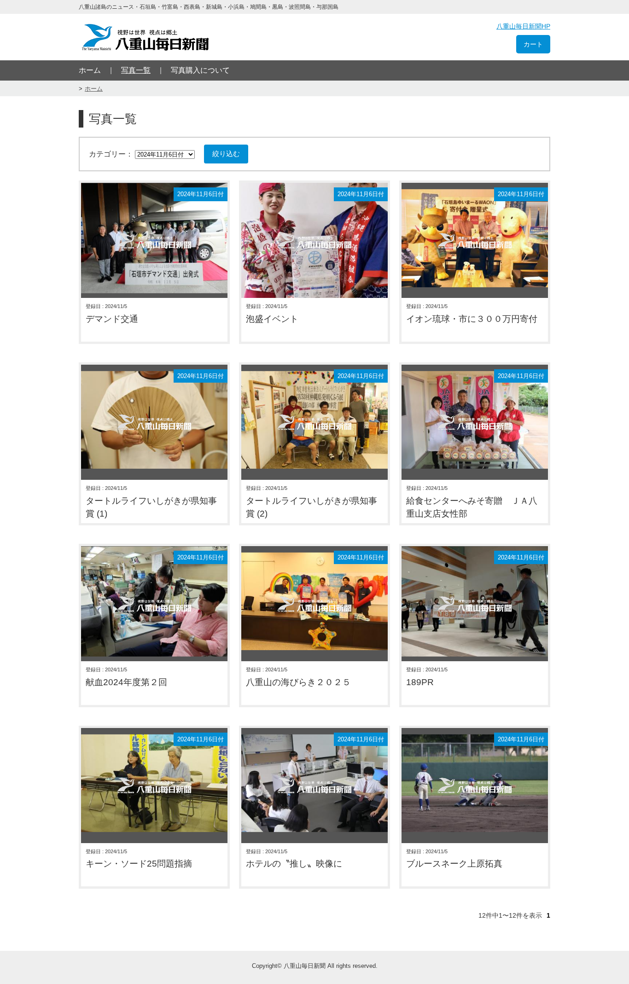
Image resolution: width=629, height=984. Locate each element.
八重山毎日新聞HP (523, 26)
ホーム (90, 70)
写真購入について (200, 70)
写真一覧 (136, 70)
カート (533, 44)
